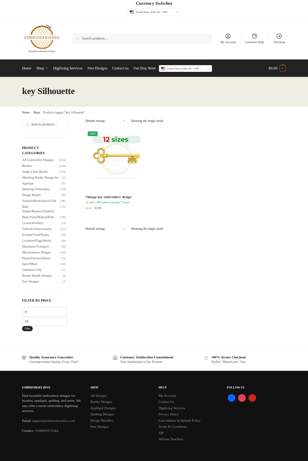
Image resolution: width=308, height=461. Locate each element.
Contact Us (166, 402)
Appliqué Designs (103, 408)
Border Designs (101, 402)
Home (26, 112)
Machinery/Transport (35, 246)
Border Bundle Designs (37, 275)
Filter (27, 328)
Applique (28, 183)
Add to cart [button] (116, 217)
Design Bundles (101, 420)
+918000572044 (46, 431)
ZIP (161, 433)
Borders (27, 166)
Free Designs (30, 281)
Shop (36, 112)
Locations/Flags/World (36, 240)
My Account (228, 42)
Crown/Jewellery (33, 223)
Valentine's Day (32, 270)
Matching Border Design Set (40, 177)
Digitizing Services (172, 408)
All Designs (98, 395)
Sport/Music (30, 264)
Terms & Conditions (173, 426)
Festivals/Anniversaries (36, 229)
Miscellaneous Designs (36, 252)
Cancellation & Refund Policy (180, 420)
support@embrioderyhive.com (53, 421)
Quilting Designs (102, 414)
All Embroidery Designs (37, 160)
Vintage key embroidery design (108, 197)
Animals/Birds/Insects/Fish (39, 201)
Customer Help (254, 42)
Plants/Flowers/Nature (36, 258)
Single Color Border (35, 171)
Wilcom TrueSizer (171, 439)
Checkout (279, 42)
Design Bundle (31, 195)
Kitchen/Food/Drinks (35, 234)
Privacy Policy (169, 414)
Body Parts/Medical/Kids (38, 217)
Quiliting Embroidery (36, 189)
